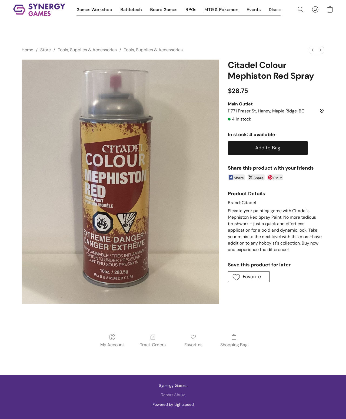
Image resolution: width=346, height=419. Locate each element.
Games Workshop (94, 9)
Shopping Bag (234, 345)
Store (45, 50)
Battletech (131, 9)
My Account (112, 345)
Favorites (193, 345)
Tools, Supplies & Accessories (87, 50)
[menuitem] (313, 50)
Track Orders (153, 345)
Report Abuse (173, 395)
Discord (276, 9)
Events (254, 9)
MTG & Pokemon (221, 9)
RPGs (190, 9)
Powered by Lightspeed (173, 404)
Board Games (163, 9)
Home (27, 50)
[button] (39, 9)
